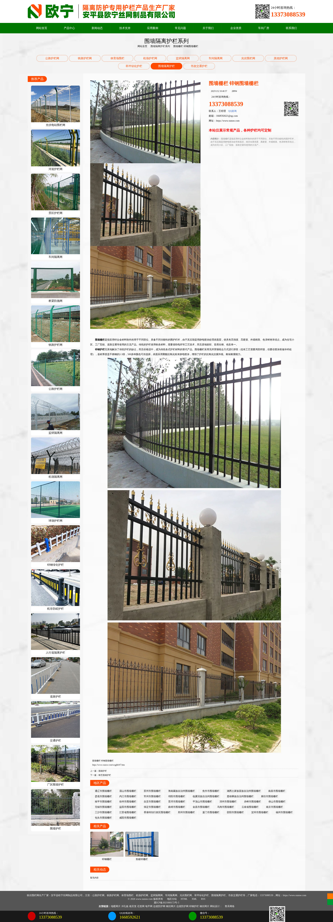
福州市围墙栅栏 (284, 812)
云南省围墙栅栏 (250, 807)
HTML (184, 899)
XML (194, 899)
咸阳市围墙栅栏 (127, 817)
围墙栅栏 (96, 760)
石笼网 (140, 906)
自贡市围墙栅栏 (152, 801)
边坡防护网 (159, 906)
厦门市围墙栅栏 (210, 812)
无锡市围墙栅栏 (103, 807)
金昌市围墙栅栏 (201, 807)
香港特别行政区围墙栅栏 (156, 812)
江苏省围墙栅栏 (127, 812)
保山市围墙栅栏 (276, 801)
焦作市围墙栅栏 (210, 791)
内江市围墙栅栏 (127, 796)
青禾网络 (229, 906)
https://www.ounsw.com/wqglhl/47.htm (108, 765)
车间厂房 (263, 28)
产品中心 (69, 28)
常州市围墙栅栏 (152, 796)
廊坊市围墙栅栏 (269, 796)
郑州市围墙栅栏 (186, 812)
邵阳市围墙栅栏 (235, 812)
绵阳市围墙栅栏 (176, 796)
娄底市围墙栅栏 (103, 796)
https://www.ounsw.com (228, 120)
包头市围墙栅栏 (103, 817)
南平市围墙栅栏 (103, 801)
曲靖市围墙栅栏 (176, 807)
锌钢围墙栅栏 (107, 760)
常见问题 (180, 28)
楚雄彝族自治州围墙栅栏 (240, 796)
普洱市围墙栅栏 (176, 801)
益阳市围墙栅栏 (127, 807)
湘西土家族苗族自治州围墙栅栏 (243, 791)
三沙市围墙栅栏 (103, 812)
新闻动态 (97, 28)
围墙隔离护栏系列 (160, 46)
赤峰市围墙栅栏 (252, 801)
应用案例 (152, 28)
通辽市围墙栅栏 (103, 791)
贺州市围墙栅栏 (259, 812)
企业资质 (235, 28)
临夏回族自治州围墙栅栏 (205, 796)
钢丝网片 (171, 906)
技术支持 (124, 28)
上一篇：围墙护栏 (98, 771)
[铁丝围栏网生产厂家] (101, 11)
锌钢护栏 (194, 906)
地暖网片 (116, 906)
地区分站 (171, 899)
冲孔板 (125, 906)
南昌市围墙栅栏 (276, 791)
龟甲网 (148, 906)
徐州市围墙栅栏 (127, 801)
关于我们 (208, 28)
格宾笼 (132, 906)
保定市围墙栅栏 (152, 807)
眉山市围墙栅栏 (127, 791)
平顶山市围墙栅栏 (202, 801)
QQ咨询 (232, 111)
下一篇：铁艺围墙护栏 (100, 775)
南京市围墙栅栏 (274, 807)
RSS (202, 899)
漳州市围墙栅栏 (228, 801)
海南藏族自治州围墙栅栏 (181, 791)
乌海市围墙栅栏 (225, 807)
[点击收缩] (330, 916)
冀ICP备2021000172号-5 (166, 902)
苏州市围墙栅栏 (152, 791)
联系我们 (291, 28)
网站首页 (41, 28)
